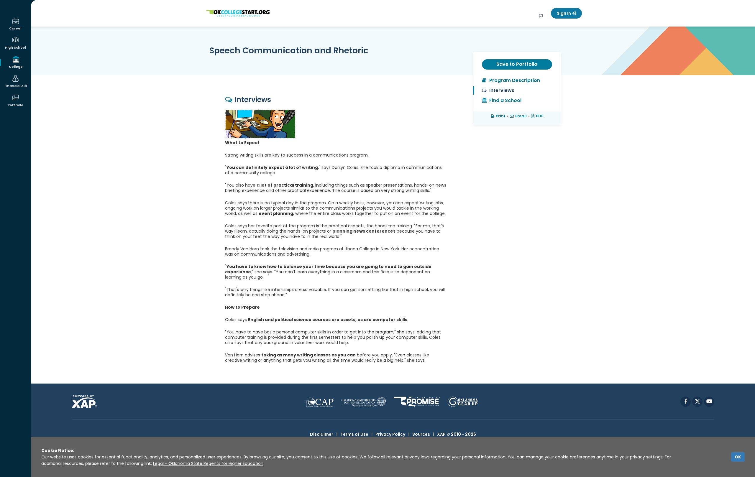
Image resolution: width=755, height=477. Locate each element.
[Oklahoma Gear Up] (462, 402)
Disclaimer (321, 434)
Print (500, 116)
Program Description (514, 80)
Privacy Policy (390, 434)
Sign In (564, 13)
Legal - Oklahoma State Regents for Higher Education (208, 463)
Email (521, 116)
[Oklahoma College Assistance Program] (320, 402)
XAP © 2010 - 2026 (456, 434)
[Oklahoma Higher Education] (363, 402)
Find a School (505, 100)
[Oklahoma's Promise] (417, 402)
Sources (421, 434)
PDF (539, 116)
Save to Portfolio (516, 64)
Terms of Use (354, 434)
